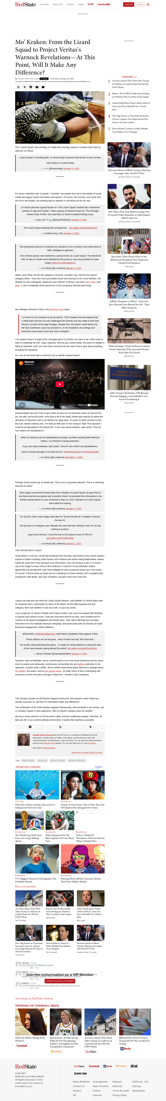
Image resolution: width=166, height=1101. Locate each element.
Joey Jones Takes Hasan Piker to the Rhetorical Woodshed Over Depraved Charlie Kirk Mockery (129, 260)
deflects (82, 664)
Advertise (117, 1086)
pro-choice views (53, 671)
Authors (44, 4)
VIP (74, 1095)
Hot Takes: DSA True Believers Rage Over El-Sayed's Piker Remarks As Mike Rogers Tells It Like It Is (129, 215)
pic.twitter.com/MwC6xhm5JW (82, 648)
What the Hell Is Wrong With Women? (30, 1039)
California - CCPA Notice (141, 1081)
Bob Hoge (81, 921)
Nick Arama (19, 955)
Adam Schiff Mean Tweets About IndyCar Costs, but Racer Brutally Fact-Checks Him (89, 912)
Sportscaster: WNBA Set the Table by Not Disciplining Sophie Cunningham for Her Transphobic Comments (64, 1042)
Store (81, 4)
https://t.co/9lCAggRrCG (64, 263)
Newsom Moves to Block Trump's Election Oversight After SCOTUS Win (89, 946)
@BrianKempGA (72, 452)
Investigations (100, 1081)
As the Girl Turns (48, 743)
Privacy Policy (120, 1095)
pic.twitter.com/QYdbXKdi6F (60, 538)
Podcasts (58, 4)
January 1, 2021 (73, 543)
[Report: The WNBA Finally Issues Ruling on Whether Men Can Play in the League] (60, 898)
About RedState (81, 1081)
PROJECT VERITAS (57, 761)
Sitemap (136, 1086)
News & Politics (101, 1086)
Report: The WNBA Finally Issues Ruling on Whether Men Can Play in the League (58, 911)
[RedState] (25, 4)
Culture (96, 1090)
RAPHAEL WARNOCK (76, 761)
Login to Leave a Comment (60, 981)
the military (20, 671)
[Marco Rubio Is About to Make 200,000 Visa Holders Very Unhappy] (60, 932)
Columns (97, 1095)
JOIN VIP (129, 4)
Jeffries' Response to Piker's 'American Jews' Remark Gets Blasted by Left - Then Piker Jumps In (129, 304)
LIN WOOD (42, 761)
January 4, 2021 (71, 168)
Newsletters (138, 1090)
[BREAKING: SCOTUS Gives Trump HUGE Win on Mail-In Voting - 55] (135, 1022)
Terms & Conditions (122, 1090)
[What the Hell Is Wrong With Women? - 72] (31, 1022)
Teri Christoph (20, 921)
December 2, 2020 (74, 457)
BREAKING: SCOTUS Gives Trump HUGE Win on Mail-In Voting (134, 1040)
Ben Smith (129, 403)
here (88, 282)
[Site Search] (148, 4)
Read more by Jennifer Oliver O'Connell (87, 752)
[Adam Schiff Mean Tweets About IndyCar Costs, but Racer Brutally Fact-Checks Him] (91, 898)
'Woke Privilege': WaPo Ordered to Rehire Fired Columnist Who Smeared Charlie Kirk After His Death (129, 349)
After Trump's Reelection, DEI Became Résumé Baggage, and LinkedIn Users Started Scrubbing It (129, 396)
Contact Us (79, 1086)
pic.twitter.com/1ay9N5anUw (83, 228)
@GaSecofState (91, 452)
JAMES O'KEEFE (28, 761)
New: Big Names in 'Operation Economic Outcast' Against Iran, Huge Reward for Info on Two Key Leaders (29, 947)
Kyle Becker (50, 918)
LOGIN (140, 4)
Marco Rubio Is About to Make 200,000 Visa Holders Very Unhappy (58, 946)
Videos (70, 4)
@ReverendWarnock (45, 634)
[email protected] (48, 748)
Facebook (92, 743)
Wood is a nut (56, 309)
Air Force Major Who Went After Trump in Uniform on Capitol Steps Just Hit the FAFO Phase (27, 912)
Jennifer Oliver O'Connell (28, 79)
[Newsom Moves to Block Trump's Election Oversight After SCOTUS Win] (91, 932)
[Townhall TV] (104, 4)
